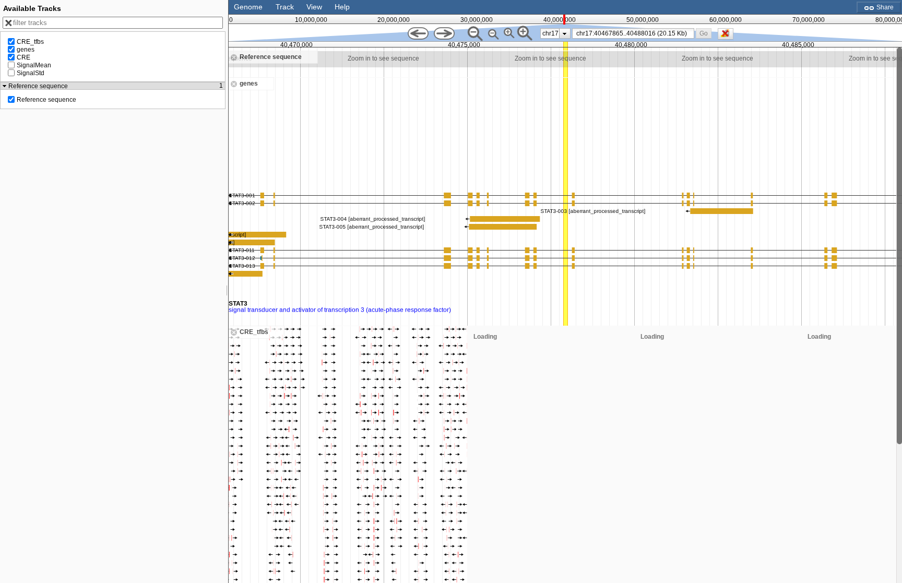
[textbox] (635, 33)
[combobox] (633, 33)
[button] (703, 33)
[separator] (227, 291)
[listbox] (555, 33)
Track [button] (285, 7)
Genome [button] (248, 7)
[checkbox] (728, 36)
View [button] (314, 7)
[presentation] (564, 33)
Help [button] (342, 7)
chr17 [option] (550, 33)
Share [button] (884, 7)
